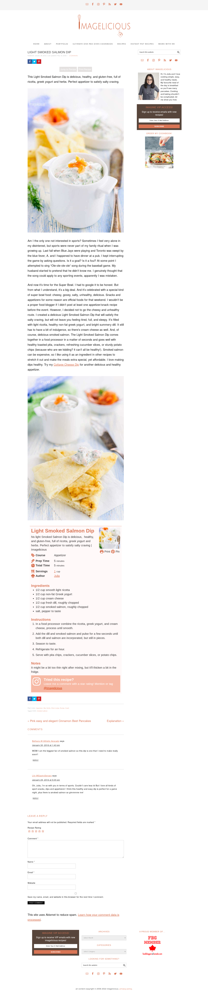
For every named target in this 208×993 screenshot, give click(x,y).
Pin (117, 551)
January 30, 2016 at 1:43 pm (46, 745)
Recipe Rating (34, 827)
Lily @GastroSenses (42, 775)
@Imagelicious (53, 688)
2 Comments (73, 55)
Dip (44, 708)
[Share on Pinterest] (39, 61)
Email (31, 872)
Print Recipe (85, 69)
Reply (35, 760)
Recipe (62, 708)
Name (31, 861)
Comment (33, 838)
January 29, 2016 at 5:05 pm (46, 779)
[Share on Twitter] (34, 61)
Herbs (48, 708)
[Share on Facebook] (30, 61)
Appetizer (39, 708)
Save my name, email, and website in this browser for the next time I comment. (66, 896)
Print (107, 551)
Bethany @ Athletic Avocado (45, 741)
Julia (57, 575)
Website (31, 882)
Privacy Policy (126, 988)
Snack (67, 708)
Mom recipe (55, 708)
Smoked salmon (42, 711)
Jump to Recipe (68, 69)
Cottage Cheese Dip (66, 364)
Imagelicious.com (104, 24)
